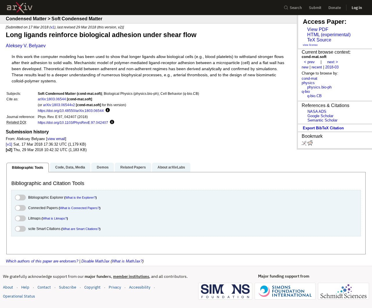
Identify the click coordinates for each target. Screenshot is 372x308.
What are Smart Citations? (80, 229)
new (305, 67)
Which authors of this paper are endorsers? (42, 261)
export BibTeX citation (323, 128)
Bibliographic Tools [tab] (27, 168)
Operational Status (19, 296)
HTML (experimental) (328, 34)
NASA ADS (316, 111)
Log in (357, 7)
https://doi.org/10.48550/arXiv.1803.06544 (71, 111)
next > (332, 62)
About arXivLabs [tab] (171, 167)
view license (310, 45)
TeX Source (319, 39)
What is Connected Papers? (79, 208)
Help (25, 287)
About (8, 287)
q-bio (306, 91)
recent (317, 67)
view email (56, 139)
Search (296, 7)
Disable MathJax (95, 261)
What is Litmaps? (55, 218)
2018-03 (332, 67)
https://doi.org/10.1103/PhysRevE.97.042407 (73, 122)
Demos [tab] (103, 167)
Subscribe (67, 287)
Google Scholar (320, 116)
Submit (315, 7)
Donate (334, 7)
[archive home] (19, 7)
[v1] (9, 144)
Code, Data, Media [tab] (70, 167)
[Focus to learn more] (107, 110)
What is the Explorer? (80, 197)
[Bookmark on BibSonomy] (304, 144)
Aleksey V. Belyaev (26, 45)
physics (308, 83)
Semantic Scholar (322, 120)
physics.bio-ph (319, 87)
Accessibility (139, 287)
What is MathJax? (127, 261)
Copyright (92, 287)
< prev (309, 62)
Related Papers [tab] (133, 167)
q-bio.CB (314, 96)
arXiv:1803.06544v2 (59, 105)
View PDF (317, 29)
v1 (52, 27)
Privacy (115, 287)
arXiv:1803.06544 (52, 99)
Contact (44, 287)
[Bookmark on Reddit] (310, 144)
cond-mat (309, 78)
